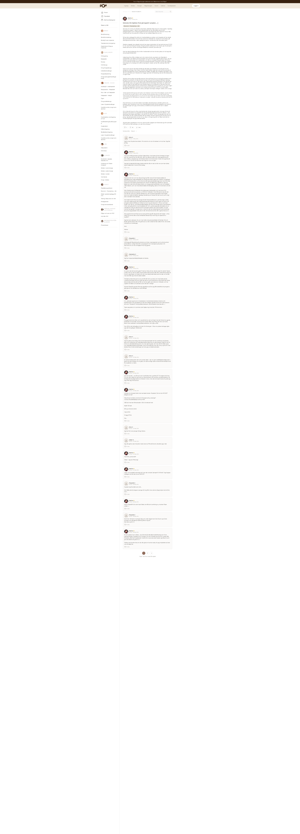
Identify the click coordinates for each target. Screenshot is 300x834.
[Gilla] (125, 127)
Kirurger (139, 5)
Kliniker (133, 5)
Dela (139, 127)
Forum (156, 5)
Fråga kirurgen (148, 5)
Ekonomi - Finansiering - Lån (131, 26)
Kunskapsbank (172, 5)
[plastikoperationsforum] (102, 6)
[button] (151, 553)
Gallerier (163, 5)
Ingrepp (126, 5)
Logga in (196, 5)
